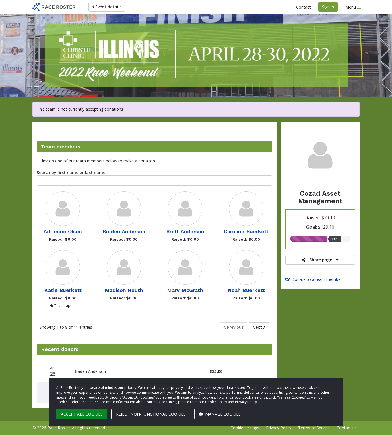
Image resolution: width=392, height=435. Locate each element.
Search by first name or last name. (71, 172)
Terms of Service (314, 427)
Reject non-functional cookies (151, 414)
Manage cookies (222, 414)
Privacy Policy (278, 427)
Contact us (347, 427)
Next (257, 327)
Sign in (328, 6)
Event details (107, 6)
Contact (303, 7)
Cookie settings (244, 427)
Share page (320, 259)
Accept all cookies (82, 414)
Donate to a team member (316, 279)
